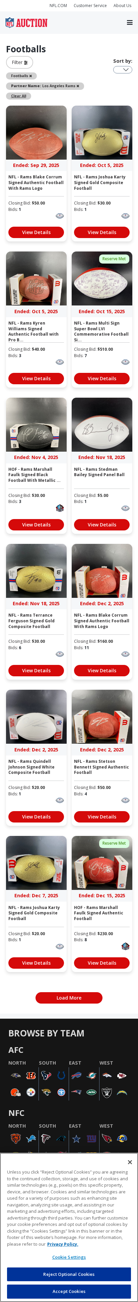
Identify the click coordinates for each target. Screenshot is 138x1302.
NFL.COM (58, 5)
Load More (69, 998)
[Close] (130, 1162)
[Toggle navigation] (130, 22)
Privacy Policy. (62, 1244)
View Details (36, 232)
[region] (69, 1227)
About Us (122, 5)
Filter (18, 62)
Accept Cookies (69, 1291)
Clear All (18, 95)
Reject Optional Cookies (68, 1274)
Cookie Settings (69, 1257)
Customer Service (90, 5)
